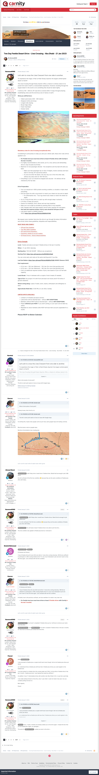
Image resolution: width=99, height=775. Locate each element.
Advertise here (36, 50)
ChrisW (79, 302)
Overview (6, 41)
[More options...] (67, 72)
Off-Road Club (20, 32)
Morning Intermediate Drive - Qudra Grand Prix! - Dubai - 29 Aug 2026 (84, 121)
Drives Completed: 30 (10, 671)
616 (9, 88)
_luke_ (80, 323)
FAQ (29, 763)
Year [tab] (87, 319)
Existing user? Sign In (82, 4)
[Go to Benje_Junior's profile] (87, 37)
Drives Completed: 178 (10, 89)
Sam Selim (80, 293)
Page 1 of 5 (25, 65)
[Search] (94, 10)
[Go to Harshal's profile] (10, 360)
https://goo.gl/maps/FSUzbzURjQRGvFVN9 (38, 213)
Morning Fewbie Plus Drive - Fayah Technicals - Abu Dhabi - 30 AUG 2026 (84, 166)
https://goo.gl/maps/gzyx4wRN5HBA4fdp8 (40, 254)
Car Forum (26, 9)
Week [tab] (75, 319)
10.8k (8, 412)
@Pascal (21, 724)
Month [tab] (81, 319)
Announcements (50, 41)
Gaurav (22, 350)
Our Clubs (19, 9)
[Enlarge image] (43, 126)
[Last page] (20, 66)
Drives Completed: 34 (10, 561)
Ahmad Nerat (10, 470)
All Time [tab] (93, 319)
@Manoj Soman (35, 627)
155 (9, 369)
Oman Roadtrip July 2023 (82, 308)
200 (9, 483)
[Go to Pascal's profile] (10, 661)
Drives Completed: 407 (10, 413)
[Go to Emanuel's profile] (74, 245)
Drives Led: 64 (10, 91)
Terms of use (34, 763)
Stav (91, 31)
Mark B (79, 260)
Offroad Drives (29, 41)
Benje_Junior (92, 36)
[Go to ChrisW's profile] (74, 299)
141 (9, 669)
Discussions (21, 41)
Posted (23, 71)
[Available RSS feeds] (94, 751)
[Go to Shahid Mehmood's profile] (10, 551)
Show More (84, 353)
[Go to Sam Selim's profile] (74, 289)
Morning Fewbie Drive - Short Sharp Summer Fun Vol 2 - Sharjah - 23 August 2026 (83, 236)
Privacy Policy (61, 763)
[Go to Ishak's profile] (74, 266)
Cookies (75, 763)
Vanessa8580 (13, 58)
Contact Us (69, 763)
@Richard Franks (29, 729)
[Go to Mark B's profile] (74, 254)
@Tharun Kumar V (23, 623)
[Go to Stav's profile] (87, 32)
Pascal (10, 656)
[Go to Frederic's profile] (74, 181)
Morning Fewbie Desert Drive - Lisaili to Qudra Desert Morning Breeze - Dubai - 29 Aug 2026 (84, 132)
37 (9, 559)
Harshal (10, 355)
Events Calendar (39, 41)
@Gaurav (30, 549)
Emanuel (80, 249)
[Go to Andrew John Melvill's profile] (74, 227)
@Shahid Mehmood (23, 627)
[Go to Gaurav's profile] (10, 403)
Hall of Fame (59, 41)
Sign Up (93, 4)
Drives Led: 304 (10, 415)
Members (13, 41)
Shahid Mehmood (10, 546)
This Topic (88, 9)
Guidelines (41, 763)
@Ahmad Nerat (22, 527)
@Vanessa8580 (22, 473)
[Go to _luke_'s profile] (76, 323)
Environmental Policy (51, 763)
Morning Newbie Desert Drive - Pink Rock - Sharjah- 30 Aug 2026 (84, 155)
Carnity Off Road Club (9, 9)
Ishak (79, 271)
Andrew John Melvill (83, 229)
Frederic (80, 183)
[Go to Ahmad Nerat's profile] (10, 475)
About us (24, 763)
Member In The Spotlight (10, 44)
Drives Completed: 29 (10, 370)
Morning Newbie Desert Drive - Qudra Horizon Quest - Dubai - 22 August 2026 (84, 246)
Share (54, 59)
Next (16, 65)
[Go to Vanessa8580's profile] (5, 59)
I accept (93, 772)
